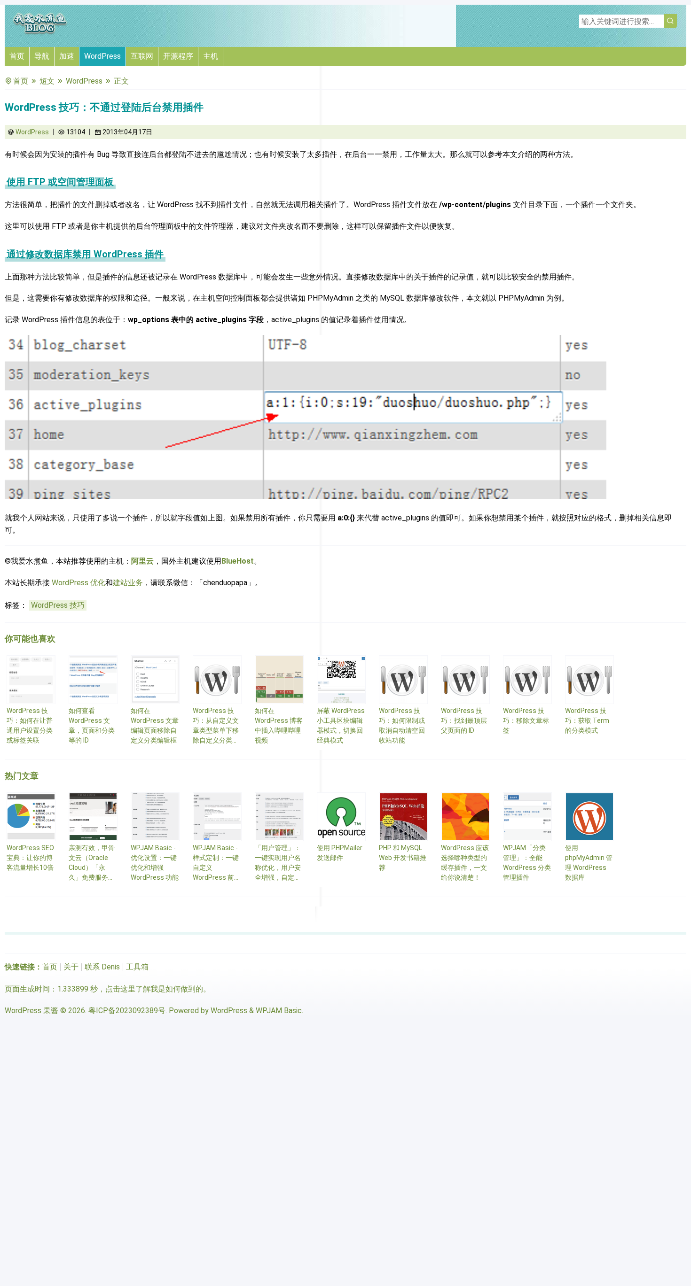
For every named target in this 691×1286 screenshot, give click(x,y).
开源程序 (178, 56)
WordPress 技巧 (58, 605)
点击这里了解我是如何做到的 (154, 988)
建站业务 (128, 582)
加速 (66, 56)
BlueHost (237, 561)
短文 (47, 81)
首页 (16, 56)
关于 (71, 966)
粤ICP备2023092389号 (126, 1010)
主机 (210, 56)
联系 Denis (102, 966)
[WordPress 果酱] (40, 32)
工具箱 (137, 966)
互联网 (142, 56)
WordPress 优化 (78, 582)
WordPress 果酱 (31, 1010)
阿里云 (142, 561)
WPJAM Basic (279, 1010)
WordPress (102, 56)
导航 (41, 56)
